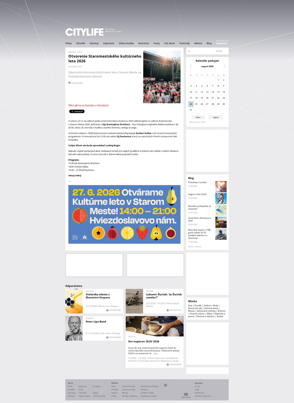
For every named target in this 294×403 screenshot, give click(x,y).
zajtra (215, 117)
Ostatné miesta (197, 313)
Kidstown (221, 43)
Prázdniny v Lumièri (197, 182)
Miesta (198, 43)
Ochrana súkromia (203, 396)
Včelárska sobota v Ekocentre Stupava (98, 296)
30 (224, 104)
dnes (198, 117)
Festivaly (184, 43)
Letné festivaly (99, 396)
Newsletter (186, 397)
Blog (209, 43)
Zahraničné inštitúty (206, 310)
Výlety (209, 313)
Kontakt (198, 383)
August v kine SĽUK (197, 194)
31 (191, 110)
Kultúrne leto (75, 66)
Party (156, 43)
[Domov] (84, 32)
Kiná (190, 305)
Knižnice (222, 310)
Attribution (200, 392)
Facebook (165, 385)
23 (224, 97)
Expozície (108, 43)
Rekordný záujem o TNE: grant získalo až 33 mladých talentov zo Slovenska (199, 233)
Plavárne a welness (205, 316)
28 (213, 104)
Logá (197, 389)
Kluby (215, 305)
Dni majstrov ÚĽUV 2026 (143, 341)
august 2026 (207, 66)
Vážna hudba (126, 43)
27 (207, 104)
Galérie (207, 305)
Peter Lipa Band (96, 321)
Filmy (68, 43)
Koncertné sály (195, 308)
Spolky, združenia (130, 396)
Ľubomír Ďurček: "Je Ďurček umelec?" (164, 296)
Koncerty (143, 43)
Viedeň (220, 316)
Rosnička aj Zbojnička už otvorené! (199, 207)
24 (191, 104)
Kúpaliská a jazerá (148, 396)
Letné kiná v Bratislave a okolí (199, 219)
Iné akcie (169, 43)
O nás (197, 386)
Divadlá (80, 43)
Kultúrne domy (211, 308)
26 (202, 104)
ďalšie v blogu (194, 246)
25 (196, 104)
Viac (156, 353)
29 (218, 104)
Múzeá (191, 310)
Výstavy (94, 43)
